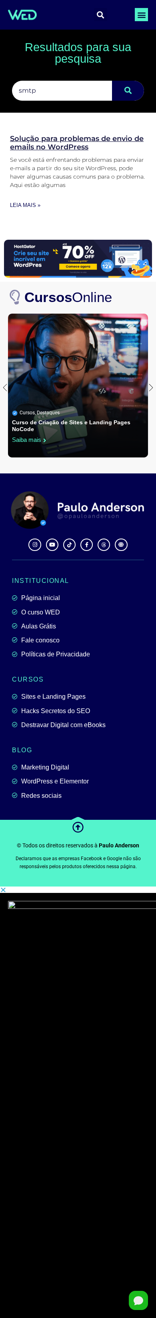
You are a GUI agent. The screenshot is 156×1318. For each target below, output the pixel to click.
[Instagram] (34, 545)
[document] (78, 1102)
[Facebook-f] (86, 545)
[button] (141, 14)
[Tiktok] (69, 545)
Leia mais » (25, 205)
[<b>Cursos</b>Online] (15, 297)
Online (68, 297)
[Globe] (121, 545)
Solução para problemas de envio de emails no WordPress (77, 143)
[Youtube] (52, 545)
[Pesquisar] (128, 91)
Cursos (27, 412)
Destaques (48, 412)
